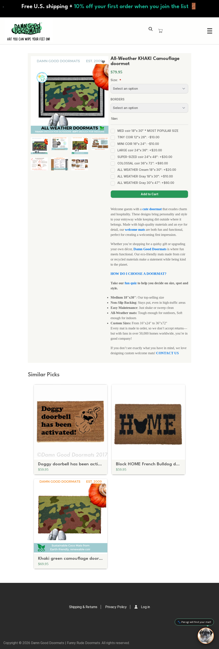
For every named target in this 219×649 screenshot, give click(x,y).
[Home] (29, 30)
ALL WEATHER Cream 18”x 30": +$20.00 (146, 169)
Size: (114, 80)
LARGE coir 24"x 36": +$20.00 (139, 150)
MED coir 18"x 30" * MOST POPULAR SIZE (147, 130)
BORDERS (117, 99)
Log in (145, 607)
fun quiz (131, 283)
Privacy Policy (116, 607)
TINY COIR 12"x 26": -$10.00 (138, 137)
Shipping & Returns (83, 607)
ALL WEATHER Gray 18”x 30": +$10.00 (145, 176)
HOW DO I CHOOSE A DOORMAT (138, 273)
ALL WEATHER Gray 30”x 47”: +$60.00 (145, 183)
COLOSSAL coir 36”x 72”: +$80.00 (142, 163)
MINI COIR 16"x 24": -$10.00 (138, 144)
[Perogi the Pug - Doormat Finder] (206, 636)
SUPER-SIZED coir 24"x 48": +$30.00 (144, 157)
